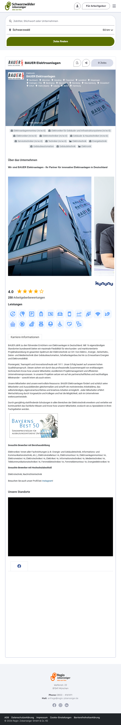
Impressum (42, 717)
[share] (86, 63)
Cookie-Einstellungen (60, 717)
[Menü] (114, 6)
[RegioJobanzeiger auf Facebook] (54, 705)
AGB (6, 717)
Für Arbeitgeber (96, 5)
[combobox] (63, 21)
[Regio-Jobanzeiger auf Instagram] (60, 705)
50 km (106, 29)
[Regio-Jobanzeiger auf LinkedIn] (67, 705)
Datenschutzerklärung (22, 717)
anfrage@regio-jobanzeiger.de (63, 698)
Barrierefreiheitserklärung (87, 717)
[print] (77, 63)
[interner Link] (20, 6)
